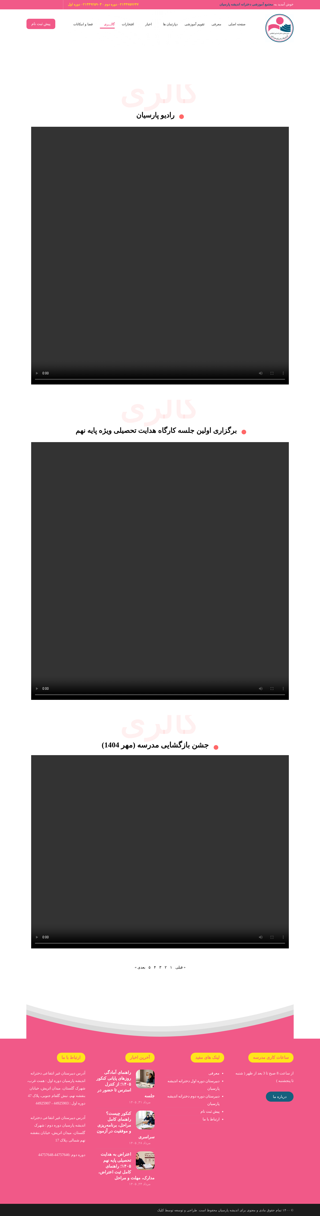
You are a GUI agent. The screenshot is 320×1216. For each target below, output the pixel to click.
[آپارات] (54, 4)
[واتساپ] (38, 4)
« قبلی (180, 967)
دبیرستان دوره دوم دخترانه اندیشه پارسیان (193, 1100)
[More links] (63, 24)
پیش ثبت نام (210, 1111)
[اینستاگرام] (46, 4)
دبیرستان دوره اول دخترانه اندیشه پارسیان (193, 1084)
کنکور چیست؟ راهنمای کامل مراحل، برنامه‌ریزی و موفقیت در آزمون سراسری (126, 1125)
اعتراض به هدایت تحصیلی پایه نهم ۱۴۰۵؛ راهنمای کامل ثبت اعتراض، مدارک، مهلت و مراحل (126, 1166)
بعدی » (140, 967)
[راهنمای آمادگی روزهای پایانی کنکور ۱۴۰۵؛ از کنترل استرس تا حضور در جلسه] (145, 1079)
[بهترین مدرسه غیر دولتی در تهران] (279, 28)
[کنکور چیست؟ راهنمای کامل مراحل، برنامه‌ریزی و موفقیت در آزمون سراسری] (145, 1120)
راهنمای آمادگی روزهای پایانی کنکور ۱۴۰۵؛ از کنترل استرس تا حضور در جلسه (126, 1084)
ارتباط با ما (211, 1119)
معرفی (214, 1073)
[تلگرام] (30, 4)
